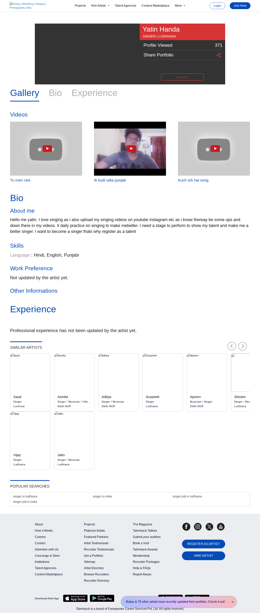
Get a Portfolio (93, 555)
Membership (141, 555)
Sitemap (89, 561)
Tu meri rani (20, 180)
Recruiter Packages (146, 561)
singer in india (102, 496)
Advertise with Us (46, 549)
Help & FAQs (142, 568)
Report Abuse (142, 574)
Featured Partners (96, 536)
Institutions (42, 561)
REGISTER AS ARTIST (203, 544)
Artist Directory (94, 568)
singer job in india (25, 501)
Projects (80, 5)
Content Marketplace (156, 5)
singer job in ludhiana (187, 496)
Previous (232, 346)
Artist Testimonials (96, 543)
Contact (40, 543)
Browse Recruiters (96, 574)
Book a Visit (141, 543)
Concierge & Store (47, 555)
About (39, 524)
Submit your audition (147, 536)
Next (243, 346)
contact (182, 77)
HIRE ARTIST (203, 555)
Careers (40, 536)
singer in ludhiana (25, 496)
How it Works (44, 530)
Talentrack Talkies (145, 530)
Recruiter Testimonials (99, 549)
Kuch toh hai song (193, 180)
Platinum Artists (94, 530)
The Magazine (142, 524)
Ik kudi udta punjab (110, 180)
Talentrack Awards (145, 549)
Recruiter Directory (96, 580)
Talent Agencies (125, 5)
